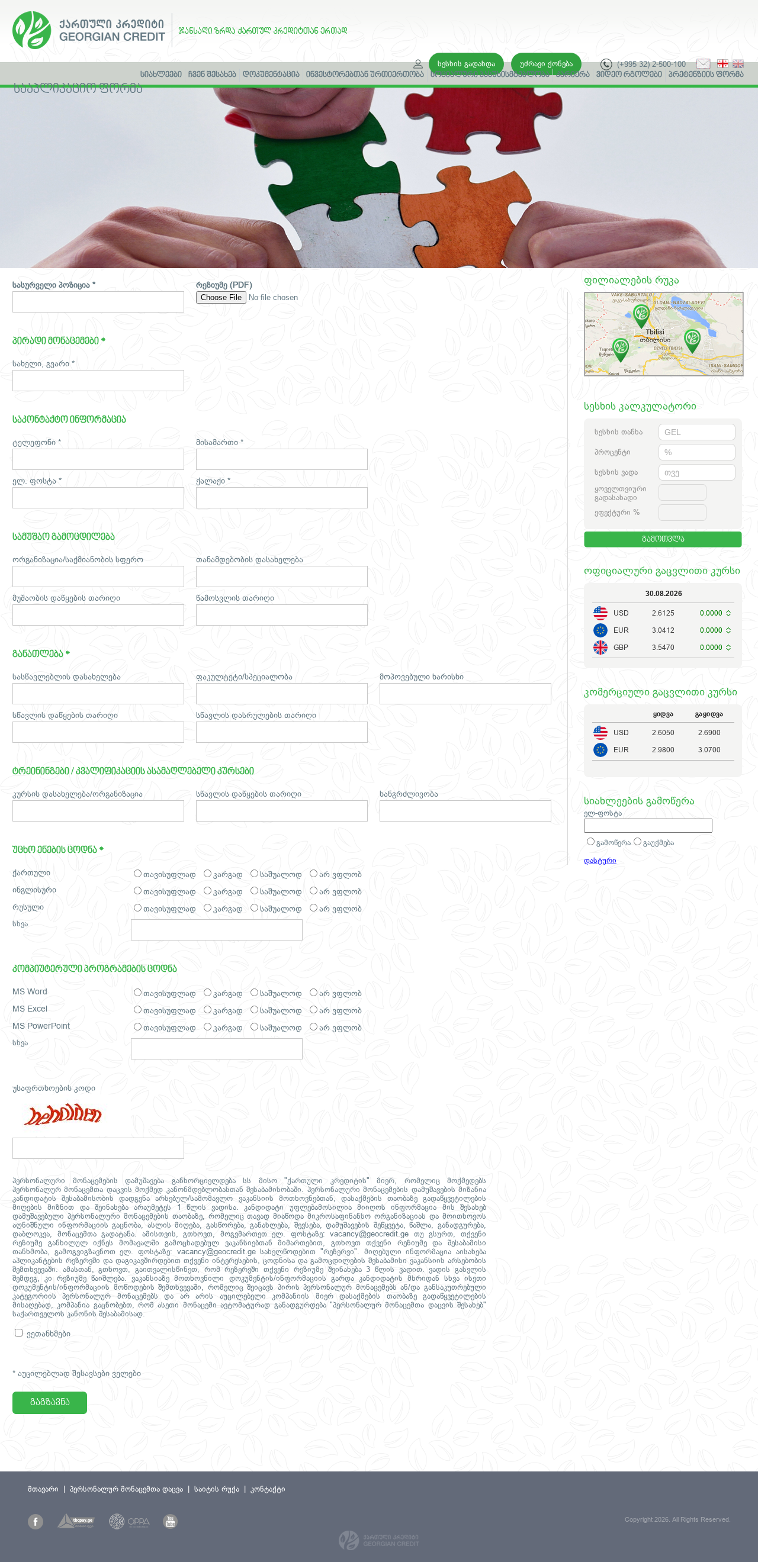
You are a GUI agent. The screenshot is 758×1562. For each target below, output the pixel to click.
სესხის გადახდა (466, 63)
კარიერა (573, 75)
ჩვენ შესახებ (212, 75)
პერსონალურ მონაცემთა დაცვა (126, 1488)
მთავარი (43, 1488)
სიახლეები (161, 75)
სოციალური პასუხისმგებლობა (490, 75)
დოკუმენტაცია (271, 75)
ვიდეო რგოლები (629, 75)
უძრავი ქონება (546, 63)
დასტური (600, 860)
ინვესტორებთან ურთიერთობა (365, 75)
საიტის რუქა (216, 1488)
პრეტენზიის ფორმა (706, 75)
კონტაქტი (267, 1488)
